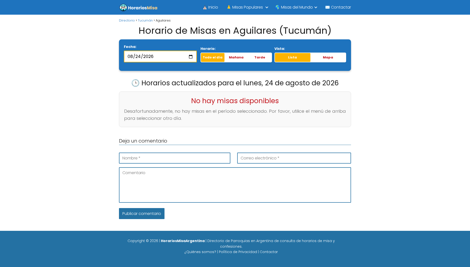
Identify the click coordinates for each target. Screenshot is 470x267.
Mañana (236, 57)
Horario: (208, 48)
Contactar (269, 251)
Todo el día (213, 57)
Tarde (259, 57)
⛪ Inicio (210, 7)
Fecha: (130, 46)
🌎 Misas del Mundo (294, 7)
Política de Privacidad (238, 251)
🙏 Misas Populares (244, 7)
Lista (292, 57)
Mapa (328, 57)
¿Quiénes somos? (200, 251)
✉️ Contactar (338, 7)
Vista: (279, 48)
